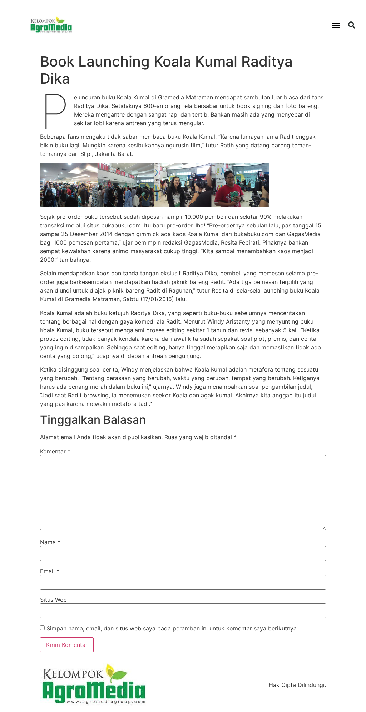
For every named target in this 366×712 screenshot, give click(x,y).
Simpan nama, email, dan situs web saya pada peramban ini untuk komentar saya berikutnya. (172, 628)
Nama (50, 542)
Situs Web (53, 600)
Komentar (55, 451)
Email (49, 571)
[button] (336, 25)
